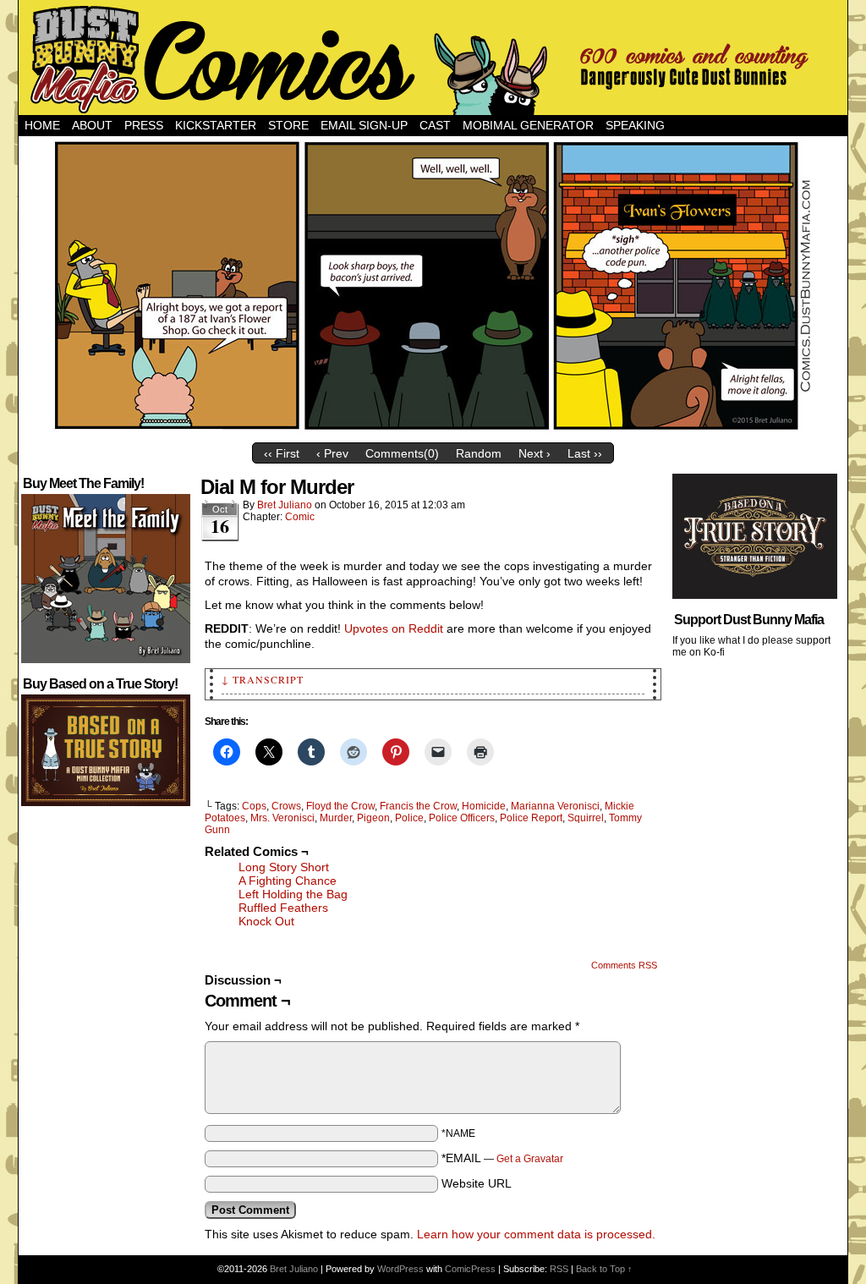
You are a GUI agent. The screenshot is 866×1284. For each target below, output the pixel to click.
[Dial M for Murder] (433, 430)
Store (288, 125)
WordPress (400, 1269)
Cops (254, 806)
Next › (534, 453)
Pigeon (373, 818)
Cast (435, 125)
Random (479, 453)
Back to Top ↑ (604, 1269)
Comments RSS (624, 965)
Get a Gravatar (529, 1159)
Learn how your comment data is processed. (536, 1234)
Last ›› (584, 453)
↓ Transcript (263, 679)
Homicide (484, 806)
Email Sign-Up (364, 125)
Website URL (476, 1183)
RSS (559, 1269)
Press (143, 125)
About (92, 125)
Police (409, 818)
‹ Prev (332, 453)
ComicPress (470, 1269)
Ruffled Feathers (283, 907)
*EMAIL (502, 1158)
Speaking (635, 125)
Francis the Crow (418, 806)
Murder (336, 818)
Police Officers (462, 818)
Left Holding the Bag (293, 894)
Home (42, 125)
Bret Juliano (284, 505)
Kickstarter (215, 125)
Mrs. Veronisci (282, 818)
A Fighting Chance (287, 880)
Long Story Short (283, 867)
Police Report (531, 818)
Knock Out (266, 921)
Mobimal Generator (528, 125)
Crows (286, 806)
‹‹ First (281, 453)
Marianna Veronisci (555, 806)
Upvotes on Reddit (393, 628)
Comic (300, 517)
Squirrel (585, 818)
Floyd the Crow (340, 806)
